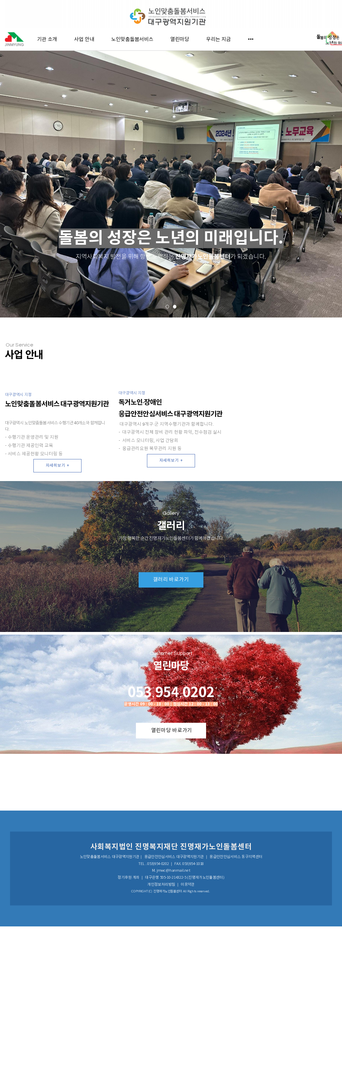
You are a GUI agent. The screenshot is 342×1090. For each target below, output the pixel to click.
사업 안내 (84, 39)
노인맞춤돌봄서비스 (132, 39)
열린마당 (179, 39)
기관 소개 (47, 39)
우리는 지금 (218, 39)
